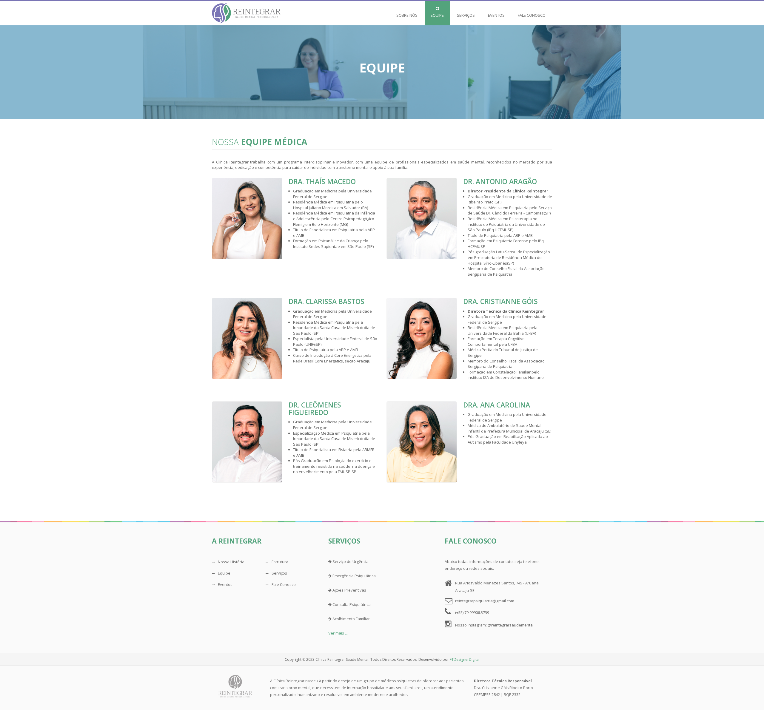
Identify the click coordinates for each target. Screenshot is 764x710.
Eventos (496, 15)
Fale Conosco (532, 15)
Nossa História (231, 561)
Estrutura (280, 561)
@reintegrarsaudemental (511, 625)
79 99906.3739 (476, 612)
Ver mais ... (338, 633)
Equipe (437, 15)
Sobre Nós (407, 15)
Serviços (466, 15)
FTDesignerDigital (465, 659)
